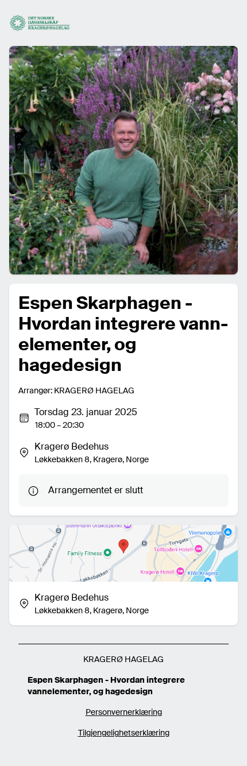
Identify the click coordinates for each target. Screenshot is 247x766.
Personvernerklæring (124, 712)
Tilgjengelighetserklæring (123, 733)
